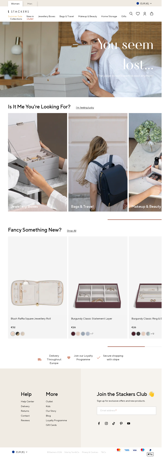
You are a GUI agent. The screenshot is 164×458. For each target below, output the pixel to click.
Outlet (30, 19)
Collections (16, 19)
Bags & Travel (66, 16)
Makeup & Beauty (87, 16)
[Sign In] (145, 14)
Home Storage (109, 16)
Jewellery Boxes (46, 16)
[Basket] (150, 14)
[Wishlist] (138, 14)
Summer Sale (15, 16)
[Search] (131, 14)
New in (30, 16)
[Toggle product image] (11, 277)
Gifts (123, 16)
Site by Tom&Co (71, 452)
